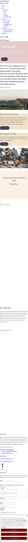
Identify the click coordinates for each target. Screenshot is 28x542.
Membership (4, 33)
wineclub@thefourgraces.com (6, 461)
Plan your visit (5, 128)
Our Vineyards (6, 20)
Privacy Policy (7, 522)
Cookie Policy (24, 520)
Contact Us (5, 15)
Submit (2, 509)
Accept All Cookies (14, 538)
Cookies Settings (14, 530)
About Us (4, 18)
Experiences (6, 9)
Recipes (5, 13)
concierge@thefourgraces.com (6, 458)
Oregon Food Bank (7, 31)
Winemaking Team (7, 24)
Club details (4, 144)
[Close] (26, 516)
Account (2, 37)
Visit (3, 8)
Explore (4, 59)
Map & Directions (7, 16)
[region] (14, 528)
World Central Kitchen (8, 29)
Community (4, 28)
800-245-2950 (3, 456)
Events (4, 11)
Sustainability (6, 22)
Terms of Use (18, 520)
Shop (3, 6)
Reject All (14, 534)
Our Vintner (6, 25)
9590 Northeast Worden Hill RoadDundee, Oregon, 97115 (9, 451)
